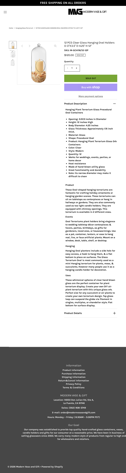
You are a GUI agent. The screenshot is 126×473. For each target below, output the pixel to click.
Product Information (74, 370)
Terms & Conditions (74, 387)
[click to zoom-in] (55, 46)
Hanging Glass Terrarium (24, 28)
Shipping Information (73, 377)
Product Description (75, 103)
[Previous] (22, 46)
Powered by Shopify (52, 466)
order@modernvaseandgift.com (78, 412)
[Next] (29, 46)
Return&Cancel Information (73, 380)
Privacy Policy (73, 384)
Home (11, 28)
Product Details (73, 313)
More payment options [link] (91, 96)
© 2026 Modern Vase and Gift (23, 466)
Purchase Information (74, 373)
